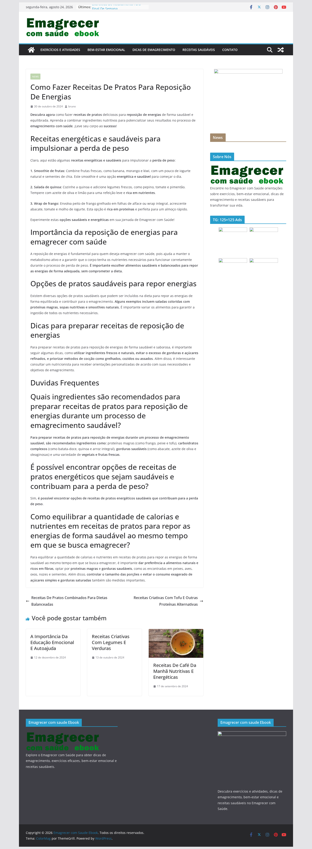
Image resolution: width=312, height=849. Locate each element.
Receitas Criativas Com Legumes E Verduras (111, 642)
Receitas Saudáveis (198, 50)
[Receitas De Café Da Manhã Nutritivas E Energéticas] (176, 632)
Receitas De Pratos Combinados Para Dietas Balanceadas (69, 601)
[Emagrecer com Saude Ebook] (31, 49)
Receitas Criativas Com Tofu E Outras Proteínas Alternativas (166, 601)
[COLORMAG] (247, 167)
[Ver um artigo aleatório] (280, 49)
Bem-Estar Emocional (106, 50)
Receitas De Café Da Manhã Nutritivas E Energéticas (174, 671)
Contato (230, 50)
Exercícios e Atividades (60, 50)
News (35, 76)
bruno (72, 106)
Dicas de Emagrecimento (153, 50)
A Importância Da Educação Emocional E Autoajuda (52, 642)
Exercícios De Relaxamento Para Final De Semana (116, 9)
